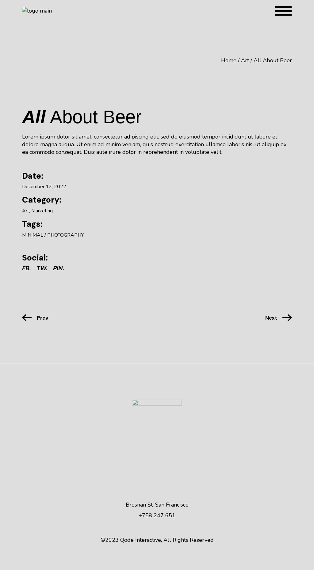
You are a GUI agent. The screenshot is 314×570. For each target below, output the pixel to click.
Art (25, 210)
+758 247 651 (157, 515)
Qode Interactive (140, 540)
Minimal (32, 235)
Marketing (42, 210)
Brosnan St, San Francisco (157, 504)
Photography (65, 235)
